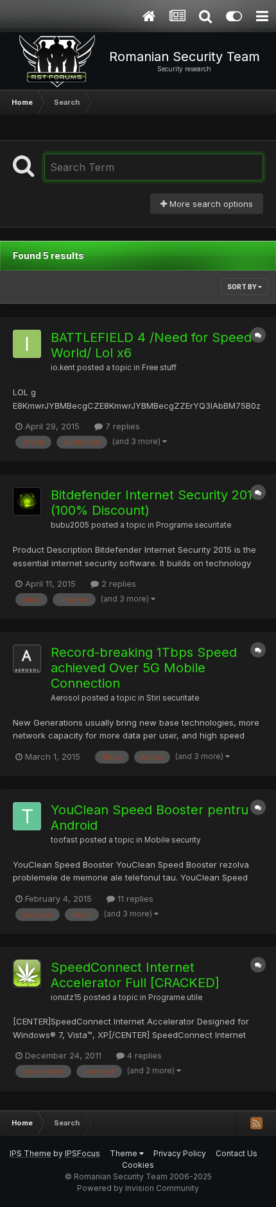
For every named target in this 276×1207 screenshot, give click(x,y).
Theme (124, 1153)
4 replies (143, 1055)
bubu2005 (70, 525)
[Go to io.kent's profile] (27, 344)
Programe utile (175, 997)
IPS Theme (30, 1153)
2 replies (117, 583)
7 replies (121, 426)
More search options (210, 204)
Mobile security (172, 840)
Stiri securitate (172, 697)
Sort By (242, 287)
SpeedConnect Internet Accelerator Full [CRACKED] (135, 975)
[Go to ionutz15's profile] (27, 974)
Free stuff (159, 367)
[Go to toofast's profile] (27, 816)
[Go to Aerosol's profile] (27, 659)
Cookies (138, 1165)
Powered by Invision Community (138, 1188)
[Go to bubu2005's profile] (27, 501)
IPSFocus (82, 1153)
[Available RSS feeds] (256, 1123)
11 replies (134, 898)
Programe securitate (193, 525)
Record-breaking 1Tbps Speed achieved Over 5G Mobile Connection (144, 668)
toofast (64, 840)
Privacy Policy (179, 1153)
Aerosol (65, 697)
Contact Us (236, 1153)
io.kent (63, 367)
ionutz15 (66, 997)
